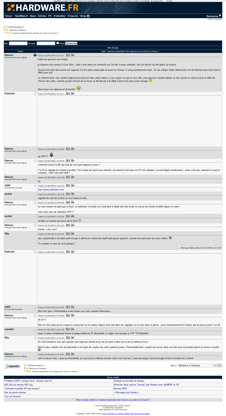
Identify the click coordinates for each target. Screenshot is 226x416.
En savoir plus (156, 1)
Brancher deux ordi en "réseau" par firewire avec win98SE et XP (146, 384)
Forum (8, 16)
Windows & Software (17, 30)
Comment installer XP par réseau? (22, 388)
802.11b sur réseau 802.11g (18, 384)
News (33, 16)
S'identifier (60, 16)
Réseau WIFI (120, 388)
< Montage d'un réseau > (126, 392)
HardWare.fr (21, 16)
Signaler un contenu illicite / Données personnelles (128, 414)
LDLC (104, 414)
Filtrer (61, 43)
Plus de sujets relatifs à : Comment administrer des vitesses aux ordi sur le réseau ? (113, 400)
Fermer (169, 1)
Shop (83, 16)
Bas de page (113, 48)
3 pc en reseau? (12, 396)
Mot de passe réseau (15, 392)
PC (50, 16)
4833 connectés (215, 19)
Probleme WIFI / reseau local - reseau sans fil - (28, 380)
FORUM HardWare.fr (15, 27)
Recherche (213, 16)
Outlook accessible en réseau (129, 380)
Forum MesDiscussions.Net (106, 406)
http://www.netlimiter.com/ (51, 189)
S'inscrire (73, 16)
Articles (42, 16)
